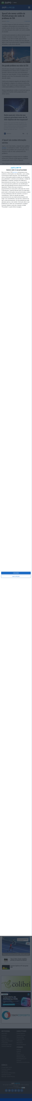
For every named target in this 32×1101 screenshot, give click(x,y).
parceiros (15, 172)
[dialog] (16, 550)
